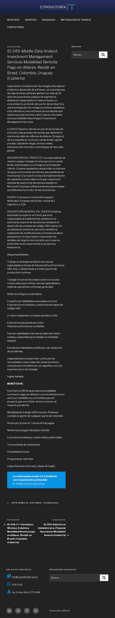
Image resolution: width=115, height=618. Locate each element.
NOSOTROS (13, 20)
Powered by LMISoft (59, 610)
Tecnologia (51, 503)
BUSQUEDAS (48, 20)
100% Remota (19, 503)
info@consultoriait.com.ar (30, 483)
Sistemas (36, 503)
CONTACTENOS (15, 27)
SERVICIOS (30, 20)
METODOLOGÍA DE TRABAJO (76, 20)
